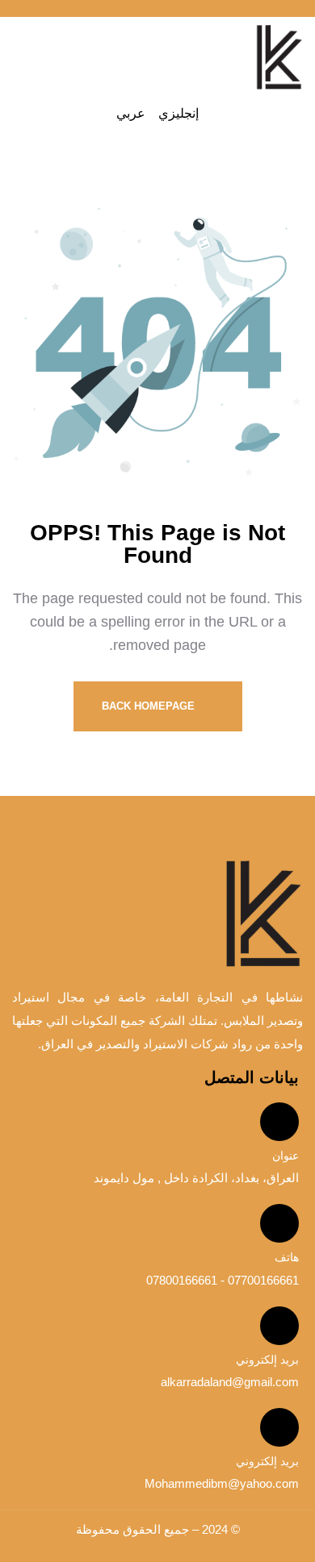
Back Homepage (150, 706)
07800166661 (181, 1280)
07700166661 (262, 1280)
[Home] (278, 57)
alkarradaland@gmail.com (230, 1382)
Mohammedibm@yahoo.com (222, 1483)
